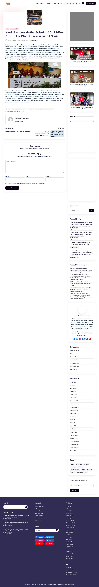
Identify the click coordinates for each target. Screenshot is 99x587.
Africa (7, 108)
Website (47, 176)
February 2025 (74, 435)
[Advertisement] (82, 170)
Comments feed (72, 572)
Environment (38, 108)
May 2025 (73, 426)
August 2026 (73, 382)
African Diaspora (74, 350)
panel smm (73, 274)
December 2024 (74, 441)
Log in (69, 567)
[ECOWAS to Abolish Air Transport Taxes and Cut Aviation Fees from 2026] (56, 133)
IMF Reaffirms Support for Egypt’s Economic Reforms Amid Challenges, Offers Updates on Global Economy (81, 252)
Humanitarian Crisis (75, 469)
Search (73, 206)
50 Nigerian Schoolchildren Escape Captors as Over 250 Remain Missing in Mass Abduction (81, 270)
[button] (91, 3)
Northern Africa (74, 363)
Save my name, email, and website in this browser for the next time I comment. (26, 183)
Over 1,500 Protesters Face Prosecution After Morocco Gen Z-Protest (81, 283)
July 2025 (72, 419)
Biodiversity (14, 108)
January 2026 (74, 401)
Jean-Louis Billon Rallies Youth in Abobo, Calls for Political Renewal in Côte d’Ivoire (81, 289)
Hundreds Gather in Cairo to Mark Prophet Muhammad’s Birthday (17, 516)
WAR (86, 472)
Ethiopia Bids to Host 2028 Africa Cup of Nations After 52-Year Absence (16, 530)
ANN (7, 28)
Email (28, 176)
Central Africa (74, 357)
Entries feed (71, 570)
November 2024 (74, 444)
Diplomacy (30, 108)
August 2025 (73, 416)
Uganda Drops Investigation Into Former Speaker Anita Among (16, 523)
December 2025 (74, 404)
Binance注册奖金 (74, 268)
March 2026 (73, 394)
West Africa (73, 369)
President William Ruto (48, 108)
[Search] (91, 210)
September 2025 (74, 413)
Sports (72, 472)
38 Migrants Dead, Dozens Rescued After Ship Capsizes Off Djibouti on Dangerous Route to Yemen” (81, 234)
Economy (73, 467)
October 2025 (74, 410)
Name (7, 176)
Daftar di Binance (75, 287)
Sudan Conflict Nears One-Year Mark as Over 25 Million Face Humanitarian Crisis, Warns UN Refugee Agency (81, 224)
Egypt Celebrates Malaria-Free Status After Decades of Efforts (80, 243)
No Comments (34, 40)
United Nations (80, 472)
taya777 (72, 293)
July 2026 (72, 385)
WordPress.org (72, 574)
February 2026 (74, 397)
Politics (83, 469)
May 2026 (73, 388)
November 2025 (74, 407)
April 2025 (73, 429)
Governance (80, 467)
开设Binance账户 (74, 282)
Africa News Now (22, 118)
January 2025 (74, 438)
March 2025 (73, 432)
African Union (79, 464)
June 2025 (73, 422)
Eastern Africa (14, 28)
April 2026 (73, 391)
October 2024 (74, 447)
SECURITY (89, 469)
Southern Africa (74, 366)
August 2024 (73, 451)
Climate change (22, 108)
